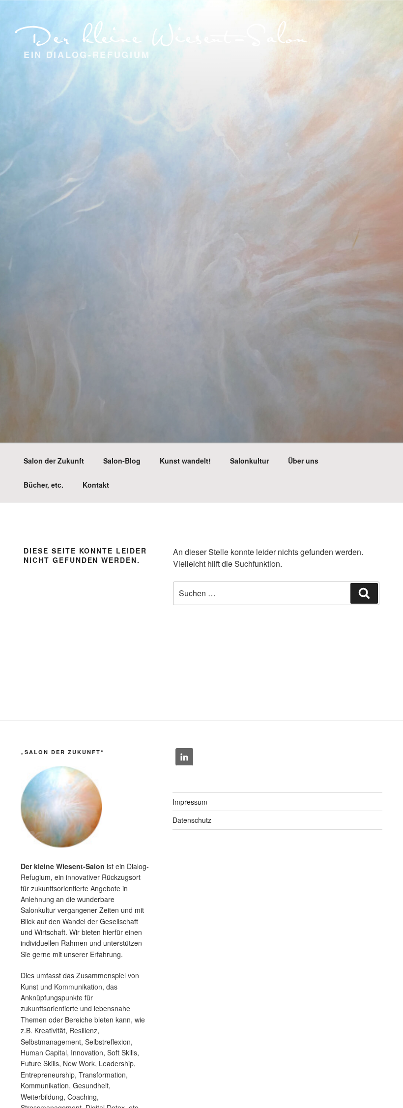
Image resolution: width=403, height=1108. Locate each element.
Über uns (303, 461)
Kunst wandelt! (185, 461)
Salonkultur (249, 461)
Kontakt (96, 485)
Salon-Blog (122, 461)
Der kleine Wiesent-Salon (166, 36)
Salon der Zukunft (54, 461)
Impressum (190, 802)
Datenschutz (192, 820)
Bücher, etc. (43, 485)
